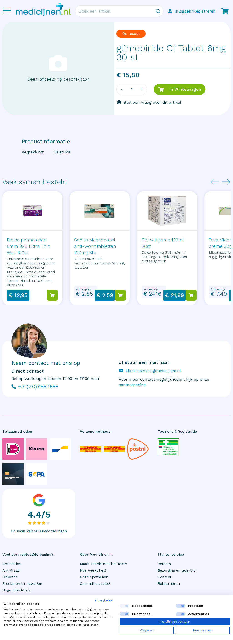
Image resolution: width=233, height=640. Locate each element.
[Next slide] (226, 182)
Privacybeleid (104, 600)
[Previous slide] (215, 182)
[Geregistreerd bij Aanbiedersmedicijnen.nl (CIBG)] (168, 447)
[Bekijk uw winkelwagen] (225, 11)
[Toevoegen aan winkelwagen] (52, 295)
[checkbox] (124, 606)
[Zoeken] (157, 11)
